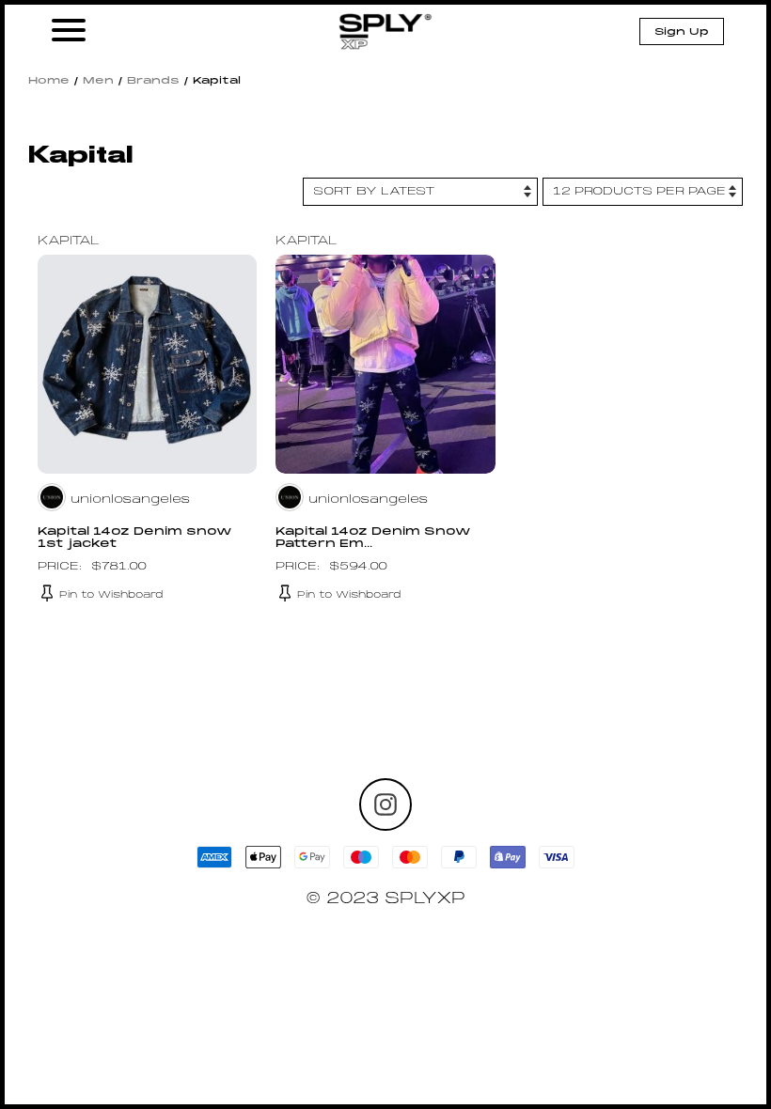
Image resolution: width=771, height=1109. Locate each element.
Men (98, 80)
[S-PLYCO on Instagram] (385, 804)
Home (49, 80)
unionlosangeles (130, 500)
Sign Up (681, 32)
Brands (153, 80)
